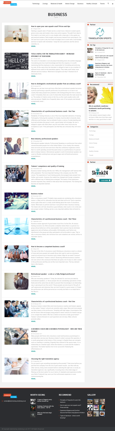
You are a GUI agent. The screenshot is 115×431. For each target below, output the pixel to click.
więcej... (33, 46)
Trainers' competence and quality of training (47, 166)
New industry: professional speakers (44, 139)
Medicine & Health (56, 4)
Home (56, 17)
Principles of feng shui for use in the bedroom (104, 49)
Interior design (69, 4)
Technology (36, 4)
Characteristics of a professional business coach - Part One (53, 301)
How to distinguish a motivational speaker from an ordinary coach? (56, 84)
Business (80, 4)
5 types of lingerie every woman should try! (44, 400)
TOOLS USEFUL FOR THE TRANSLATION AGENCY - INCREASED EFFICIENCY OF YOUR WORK (52, 55)
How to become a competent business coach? (48, 247)
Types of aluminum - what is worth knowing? (103, 74)
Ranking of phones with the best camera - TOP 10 (45, 407)
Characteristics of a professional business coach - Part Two (53, 111)
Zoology (45, 4)
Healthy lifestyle (91, 4)
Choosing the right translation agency (45, 359)
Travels (102, 4)
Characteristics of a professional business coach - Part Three (53, 219)
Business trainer (37, 194)
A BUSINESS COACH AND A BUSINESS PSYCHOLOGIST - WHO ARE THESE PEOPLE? (56, 330)
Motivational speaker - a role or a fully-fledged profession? (53, 274)
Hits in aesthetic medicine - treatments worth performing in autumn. (99, 108)
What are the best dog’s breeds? (44, 413)
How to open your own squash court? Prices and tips (50, 26)
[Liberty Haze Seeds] (100, 173)
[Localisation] (100, 33)
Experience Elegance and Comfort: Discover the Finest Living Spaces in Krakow (103, 65)
